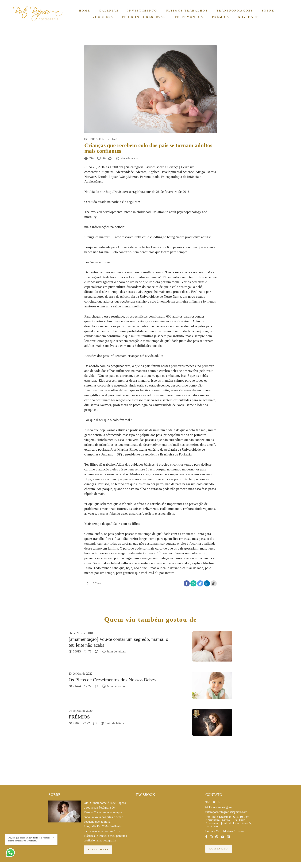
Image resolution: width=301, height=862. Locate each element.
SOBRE (268, 10)
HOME (84, 10)
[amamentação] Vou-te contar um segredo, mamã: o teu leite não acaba (118, 642)
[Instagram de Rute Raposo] (211, 836)
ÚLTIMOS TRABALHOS (187, 10)
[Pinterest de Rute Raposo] (216, 836)
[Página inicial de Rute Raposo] (38, 13)
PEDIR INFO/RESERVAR (144, 17)
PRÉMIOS (220, 17)
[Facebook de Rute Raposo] (206, 836)
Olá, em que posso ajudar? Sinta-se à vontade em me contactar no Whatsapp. (29, 839)
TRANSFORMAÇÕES (235, 10)
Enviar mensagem (220, 807)
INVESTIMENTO (142, 10)
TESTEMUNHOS (189, 17)
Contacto (218, 848)
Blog (114, 139)
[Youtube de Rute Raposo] (222, 836)
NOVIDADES (249, 17)
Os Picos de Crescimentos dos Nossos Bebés (112, 679)
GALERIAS (109, 10)
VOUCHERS (102, 17)
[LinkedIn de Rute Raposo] (228, 836)
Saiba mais (98, 849)
